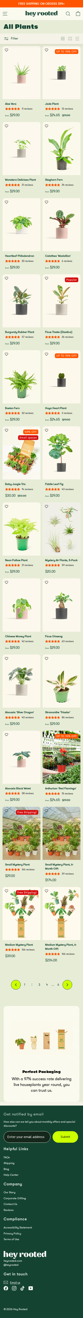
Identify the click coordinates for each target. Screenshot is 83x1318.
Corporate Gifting (15, 1198)
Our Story (9, 1192)
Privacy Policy (12, 1233)
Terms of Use (11, 1239)
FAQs (7, 1157)
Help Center (11, 1175)
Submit (65, 1137)
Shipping (9, 1163)
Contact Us (10, 1204)
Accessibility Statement (18, 1227)
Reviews (9, 1210)
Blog (6, 1169)
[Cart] (78, 13)
